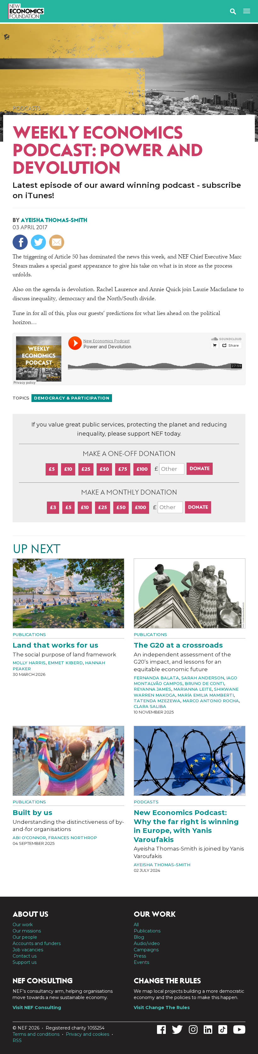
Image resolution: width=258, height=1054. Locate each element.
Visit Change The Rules (162, 1007)
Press (140, 956)
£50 (104, 469)
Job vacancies (28, 950)
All (136, 924)
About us (30, 914)
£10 (68, 469)
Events (141, 962)
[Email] (57, 242)
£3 (53, 507)
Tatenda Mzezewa (157, 700)
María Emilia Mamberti (205, 695)
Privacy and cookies (87, 1034)
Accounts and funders (37, 943)
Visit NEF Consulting (37, 1007)
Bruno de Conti (204, 683)
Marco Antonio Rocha (210, 700)
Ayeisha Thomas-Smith (54, 220)
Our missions (27, 931)
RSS (17, 1040)
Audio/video (147, 943)
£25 (85, 469)
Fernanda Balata (156, 677)
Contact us (24, 956)
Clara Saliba (150, 706)
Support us (24, 962)
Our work (23, 924)
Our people (25, 937)
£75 (122, 469)
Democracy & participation (71, 397)
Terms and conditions (36, 1034)
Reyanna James (152, 689)
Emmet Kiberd (65, 662)
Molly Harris (29, 662)
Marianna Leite (192, 689)
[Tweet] (39, 242)
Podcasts (27, 108)
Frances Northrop (72, 837)
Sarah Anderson (202, 677)
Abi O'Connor (29, 837)
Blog (139, 937)
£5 (52, 469)
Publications (29, 634)
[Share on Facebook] (21, 242)
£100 (142, 469)
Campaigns (146, 950)
